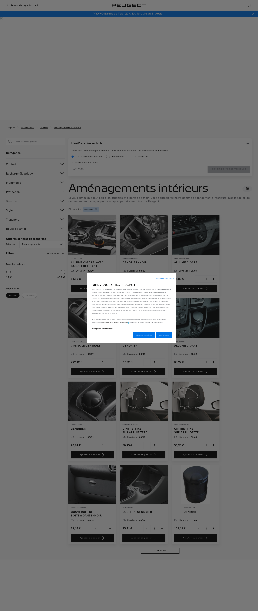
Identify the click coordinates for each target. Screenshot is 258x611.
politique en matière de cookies (115, 322)
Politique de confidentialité (102, 328)
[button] (165, 278)
